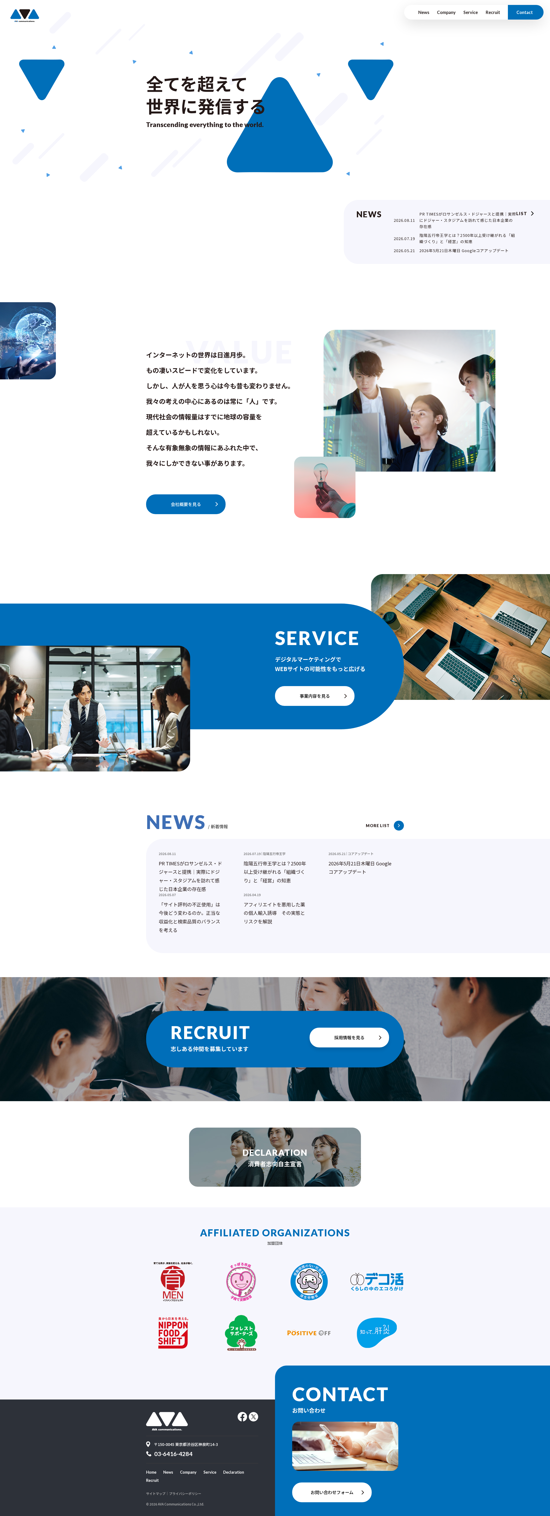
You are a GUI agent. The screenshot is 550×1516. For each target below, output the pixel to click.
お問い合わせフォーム (332, 1492)
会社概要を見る (186, 504)
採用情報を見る (349, 1037)
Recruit (493, 12)
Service (470, 12)
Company (446, 12)
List (521, 213)
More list (378, 825)
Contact (524, 12)
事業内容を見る (315, 696)
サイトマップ (155, 1493)
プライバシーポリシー (185, 1493)
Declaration (233, 1472)
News (423, 12)
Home (151, 1472)
